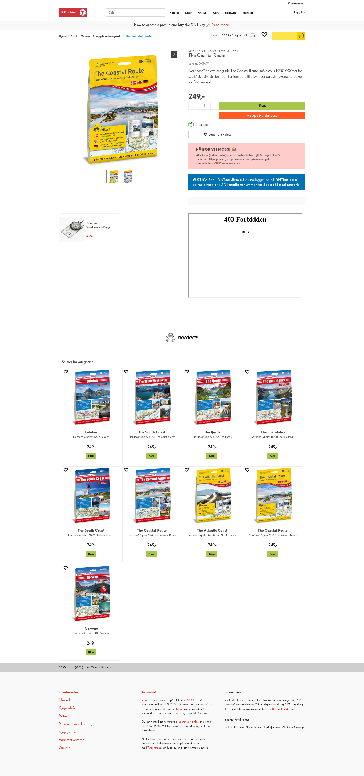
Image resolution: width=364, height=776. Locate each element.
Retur (63, 716)
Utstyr (202, 12)
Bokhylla (230, 12)
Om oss (64, 747)
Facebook (176, 709)
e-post (160, 700)
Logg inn (299, 12)
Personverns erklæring (75, 724)
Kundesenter (295, 3)
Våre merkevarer (71, 739)
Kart (216, 12)
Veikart (86, 36)
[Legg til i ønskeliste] (65, 371)
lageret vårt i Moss (188, 722)
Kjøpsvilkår (67, 708)
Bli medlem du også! (284, 709)
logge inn (262, 180)
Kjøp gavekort (69, 732)
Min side (65, 700)
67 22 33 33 (190, 700)
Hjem (63, 36)
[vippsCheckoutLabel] (262, 115)
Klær (188, 12)
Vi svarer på (149, 700)
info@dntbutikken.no (99, 667)
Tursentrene (154, 747)
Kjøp (262, 106)
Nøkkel (174, 12)
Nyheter (248, 12)
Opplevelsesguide (109, 36)
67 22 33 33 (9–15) (71, 667)
